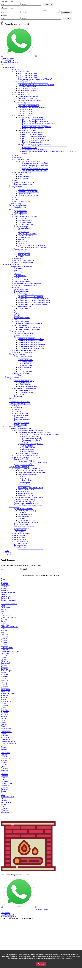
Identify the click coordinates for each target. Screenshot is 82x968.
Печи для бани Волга (21, 159)
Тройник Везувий (28, 448)
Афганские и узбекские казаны (25, 388)
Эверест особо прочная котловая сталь (32, 108)
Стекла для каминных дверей (28, 522)
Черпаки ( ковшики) (25, 236)
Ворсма (3, 629)
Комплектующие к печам (23, 184)
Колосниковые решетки (22, 524)
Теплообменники (20, 207)
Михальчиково (6, 732)
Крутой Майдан (6, 701)
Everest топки (18, 268)
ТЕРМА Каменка (24, 176)
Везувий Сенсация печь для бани (34, 125)
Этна (15, 310)
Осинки (4, 749)
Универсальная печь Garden (19, 402)
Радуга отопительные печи (23, 333)
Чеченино (4, 800)
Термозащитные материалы (19, 467)
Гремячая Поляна (7, 648)
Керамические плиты (25, 495)
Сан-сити (4, 770)
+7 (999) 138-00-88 (7, 60)
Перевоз (4, 755)
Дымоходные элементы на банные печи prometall (36, 85)
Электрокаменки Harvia (22, 201)
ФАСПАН (26, 476)
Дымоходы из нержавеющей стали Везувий (29, 430)
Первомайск (5, 753)
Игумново (4, 676)
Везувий (17, 188)
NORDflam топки (20, 276)
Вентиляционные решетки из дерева (31, 245)
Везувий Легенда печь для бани (33, 119)
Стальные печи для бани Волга (29, 167)
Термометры (22, 241)
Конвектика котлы (24, 367)
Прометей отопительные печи (25, 350)
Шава (3, 806)
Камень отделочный (25, 493)
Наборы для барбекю (21, 423)
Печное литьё (14, 507)
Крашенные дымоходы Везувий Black (27, 457)
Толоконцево (5, 793)
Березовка (4, 590)
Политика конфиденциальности (41, 911)
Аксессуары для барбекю (18, 413)
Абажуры (21, 230)
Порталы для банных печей (24, 182)
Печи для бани (14, 69)
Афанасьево (5, 585)
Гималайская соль (20, 547)
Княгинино (5, 688)
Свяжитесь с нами (41, 909)
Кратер (16, 155)
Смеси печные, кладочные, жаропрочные (29, 497)
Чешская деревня (7, 802)
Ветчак (3, 621)
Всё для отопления (12, 264)
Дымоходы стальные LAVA (24, 465)
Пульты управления (25, 193)
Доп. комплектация (25, 371)
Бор (2, 602)
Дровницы (22, 218)
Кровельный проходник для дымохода (28, 505)
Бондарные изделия (21, 226)
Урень (3, 795)
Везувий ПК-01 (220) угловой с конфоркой (33, 299)
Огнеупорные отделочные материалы (27, 469)
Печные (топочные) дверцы (28, 511)
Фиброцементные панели (27, 474)
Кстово (3, 703)
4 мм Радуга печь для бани (27, 73)
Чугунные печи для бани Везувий (30, 117)
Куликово (4, 714)
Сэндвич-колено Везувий (31, 438)
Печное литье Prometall (22, 533)
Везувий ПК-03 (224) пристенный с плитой (34, 300)
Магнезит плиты (24, 482)
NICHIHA (26, 478)
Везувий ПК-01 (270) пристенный (30, 295)
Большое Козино (7, 598)
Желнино (4, 665)
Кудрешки (4, 705)
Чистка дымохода (20, 545)
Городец (4, 642)
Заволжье (4, 667)
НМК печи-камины (21, 325)
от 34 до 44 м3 (27, 113)
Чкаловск (4, 804)
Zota (19, 369)
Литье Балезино (19, 535)
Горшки (16, 409)
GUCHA (17, 314)
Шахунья (4, 808)
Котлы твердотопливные (23, 356)
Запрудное (4, 669)
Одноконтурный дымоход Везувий (30, 444)
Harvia (16, 180)
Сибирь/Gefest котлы (25, 360)
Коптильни (18, 396)
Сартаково (4, 774)
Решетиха (4, 764)
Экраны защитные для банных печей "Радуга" (35, 79)
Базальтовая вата (24, 486)
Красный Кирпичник (8, 693)
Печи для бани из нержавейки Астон (31, 96)
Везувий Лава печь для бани (32, 134)
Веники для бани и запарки (24, 260)
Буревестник (5, 608)
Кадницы (4, 680)
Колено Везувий (28, 449)
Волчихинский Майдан (9, 627)
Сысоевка (4, 787)
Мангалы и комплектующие (24, 381)
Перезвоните (5, 913)
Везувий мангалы (24, 384)
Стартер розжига (20, 417)
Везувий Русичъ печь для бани (33, 138)
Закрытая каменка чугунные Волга (35, 165)
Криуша (4, 697)
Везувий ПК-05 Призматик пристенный (32, 304)
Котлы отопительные (17, 354)
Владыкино (5, 623)
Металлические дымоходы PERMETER (32, 463)
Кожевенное (5, 690)
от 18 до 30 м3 (27, 109)
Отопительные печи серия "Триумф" (31, 346)
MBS (15, 320)
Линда (3, 720)
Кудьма (3, 707)
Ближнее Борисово (8, 592)
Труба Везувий (27, 446)
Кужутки (4, 709)
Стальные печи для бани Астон (29, 98)
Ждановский (5, 663)
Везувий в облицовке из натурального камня (34, 144)
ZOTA (16, 199)
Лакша (3, 718)
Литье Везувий (19, 537)
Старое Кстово (6, 783)
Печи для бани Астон (21, 94)
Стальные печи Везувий (27, 130)
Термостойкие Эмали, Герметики (26, 503)
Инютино (4, 678)
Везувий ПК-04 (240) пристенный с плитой (34, 302)
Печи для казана (24, 390)
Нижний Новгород (8, 741)
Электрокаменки (15, 186)
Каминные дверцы (25, 516)
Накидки (21, 257)
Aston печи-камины (21, 289)
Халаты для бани (24, 255)
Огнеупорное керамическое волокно (31, 472)
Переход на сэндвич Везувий (32, 436)
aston (15, 270)
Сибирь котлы (27, 362)
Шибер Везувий (28, 451)
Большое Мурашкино (8, 600)
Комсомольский (6, 692)
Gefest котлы (26, 363)
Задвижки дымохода (21, 528)
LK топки (17, 274)
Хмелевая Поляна (7, 797)
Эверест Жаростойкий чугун (28, 104)
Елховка (4, 659)
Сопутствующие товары (18, 543)
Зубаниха (4, 674)
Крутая (3, 699)
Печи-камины (14, 287)
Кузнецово (5, 711)
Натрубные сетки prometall (27, 87)
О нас (7, 551)
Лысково (4, 726)
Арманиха (4, 583)
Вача (2, 613)
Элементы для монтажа (13, 426)
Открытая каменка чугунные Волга (35, 163)
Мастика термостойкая (26, 499)
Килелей (4, 684)
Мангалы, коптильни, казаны (20, 379)
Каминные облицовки (22, 281)
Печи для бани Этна (21, 92)
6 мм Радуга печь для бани (27, 75)
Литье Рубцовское (20, 539)
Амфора (17, 405)
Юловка (4, 814)
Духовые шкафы (20, 530)
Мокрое (4, 734)
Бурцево (4, 609)
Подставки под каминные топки (25, 285)
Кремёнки (4, 695)
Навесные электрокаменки (27, 190)
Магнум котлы (27, 365)
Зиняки (3, 672)
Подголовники (23, 232)
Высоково (4, 636)
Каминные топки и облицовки (20, 266)
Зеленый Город (6, 671)
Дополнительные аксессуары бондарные (33, 247)
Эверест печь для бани (22, 102)
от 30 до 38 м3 (27, 111)
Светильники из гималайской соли (30, 549)
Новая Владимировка (9, 743)
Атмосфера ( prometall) (22, 81)
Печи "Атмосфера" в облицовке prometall (33, 83)
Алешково (4, 579)
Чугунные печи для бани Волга (29, 161)
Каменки (4, 682)
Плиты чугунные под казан (24, 526)
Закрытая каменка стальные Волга (34, 171)
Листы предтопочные (26, 224)
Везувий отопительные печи (24, 337)
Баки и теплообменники (18, 205)
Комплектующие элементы (28, 453)
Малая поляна (6, 728)
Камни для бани (15, 203)
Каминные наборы (25, 220)
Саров (3, 772)
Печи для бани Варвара (22, 172)
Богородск (4, 594)
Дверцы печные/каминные (23, 509)
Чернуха (4, 799)
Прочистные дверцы (25, 514)
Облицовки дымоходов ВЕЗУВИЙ (35, 150)
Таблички (21, 239)
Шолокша (4, 810)
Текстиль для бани (20, 249)
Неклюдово (5, 737)
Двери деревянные (20, 213)
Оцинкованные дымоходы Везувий (27, 455)
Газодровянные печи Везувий (33, 132)
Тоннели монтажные (21, 541)
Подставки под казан (25, 392)
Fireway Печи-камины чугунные (30, 323)
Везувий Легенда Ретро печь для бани (36, 121)
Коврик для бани (24, 253)
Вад (2, 611)
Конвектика (18, 157)
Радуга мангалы (24, 383)
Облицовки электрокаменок (28, 195)
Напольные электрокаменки (28, 192)
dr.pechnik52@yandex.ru (9, 62)
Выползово (5, 634)
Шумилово (5, 812)
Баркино (4, 588)
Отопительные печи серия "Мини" (30, 341)
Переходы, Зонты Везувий (32, 442)
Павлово (4, 751)
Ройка (3, 766)
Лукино (4, 722)
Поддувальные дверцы (26, 520)
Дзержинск (5, 653)
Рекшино (4, 762)
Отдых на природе (12, 377)
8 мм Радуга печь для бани (27, 77)
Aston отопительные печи (23, 335)
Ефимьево (4, 661)
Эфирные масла (19, 258)
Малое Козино (6, 730)
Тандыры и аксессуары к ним (20, 404)
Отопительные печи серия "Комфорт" (32, 344)
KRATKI (17, 278)
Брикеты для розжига (21, 415)
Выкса (3, 632)
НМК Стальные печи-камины (29, 327)
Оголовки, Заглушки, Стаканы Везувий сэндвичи (40, 434)
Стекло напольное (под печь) (24, 501)
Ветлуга (4, 619)
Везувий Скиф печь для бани (32, 142)
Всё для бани (10, 67)
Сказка (20, 174)
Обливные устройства (26, 237)
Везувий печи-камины (22, 293)
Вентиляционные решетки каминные (27, 283)
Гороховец (4, 646)
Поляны (4, 756)
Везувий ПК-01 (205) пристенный (30, 297)
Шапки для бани (24, 251)
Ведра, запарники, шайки (27, 234)
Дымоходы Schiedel (21, 459)
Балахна (4, 587)
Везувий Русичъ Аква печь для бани (35, 140)
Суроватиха (5, 785)
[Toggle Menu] (2, 64)
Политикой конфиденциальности (62, 958)
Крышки (21, 394)
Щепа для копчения (21, 421)
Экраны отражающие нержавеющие (31, 470)
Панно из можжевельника (23, 262)
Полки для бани (24, 228)
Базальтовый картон (25, 484)
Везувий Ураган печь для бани (33, 129)
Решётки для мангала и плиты (29, 386)
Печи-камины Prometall (22, 306)
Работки (4, 760)
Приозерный (5, 758)
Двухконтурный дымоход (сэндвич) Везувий (34, 432)
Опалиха (4, 747)
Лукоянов (4, 724)
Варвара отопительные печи (24, 352)
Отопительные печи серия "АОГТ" (31, 339)
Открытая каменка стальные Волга (35, 169)
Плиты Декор (27, 480)
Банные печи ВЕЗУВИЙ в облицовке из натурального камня (44, 146)
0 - (8, 555)
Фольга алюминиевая (26, 490)
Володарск (5, 625)
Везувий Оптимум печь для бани (34, 136)
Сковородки (18, 411)
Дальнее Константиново (10, 651)
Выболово (4, 630)
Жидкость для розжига (22, 419)
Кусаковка (4, 716)
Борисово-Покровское (9, 604)
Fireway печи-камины (21, 321)
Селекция (4, 776)
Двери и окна (14, 209)
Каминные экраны (24, 222)
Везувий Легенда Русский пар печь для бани (38, 123)
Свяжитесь (7, 58)
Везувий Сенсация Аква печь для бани (36, 127)
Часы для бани (23, 243)
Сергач (3, 779)
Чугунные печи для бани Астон (29, 100)
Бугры (3, 606)
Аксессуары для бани (17, 215)
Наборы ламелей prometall (27, 90)
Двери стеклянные (20, 211)
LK (15, 197)
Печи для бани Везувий (22, 115)
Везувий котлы (23, 358)
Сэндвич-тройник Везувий (32, 440)
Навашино (5, 735)
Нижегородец (6, 739)
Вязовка (4, 638)
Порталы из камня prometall (28, 88)
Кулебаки (4, 713)
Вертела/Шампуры (20, 425)
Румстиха (4, 768)
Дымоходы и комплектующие (20, 428)
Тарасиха (4, 789)
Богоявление (5, 596)
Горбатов (4, 640)
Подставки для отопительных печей (31, 348)
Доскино (4, 655)
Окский (4, 745)
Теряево (4, 791)
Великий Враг (6, 615)
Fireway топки (19, 272)
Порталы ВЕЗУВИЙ (29, 148)
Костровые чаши (15, 400)
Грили (11, 398)
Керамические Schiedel (26, 461)
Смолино (4, 781)
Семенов (4, 777)
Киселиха (4, 686)
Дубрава (4, 657)
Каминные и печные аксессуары (25, 216)
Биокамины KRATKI (21, 279)
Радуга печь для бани (21, 71)
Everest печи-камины (21, 291)
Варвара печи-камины (22, 318)
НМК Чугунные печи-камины (29, 329)
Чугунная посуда (15, 407)
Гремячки (4, 650)
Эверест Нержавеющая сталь (28, 106)
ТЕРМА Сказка (23, 178)
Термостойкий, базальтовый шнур (30, 488)
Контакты (8, 553)
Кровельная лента (24, 491)
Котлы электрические (21, 373)
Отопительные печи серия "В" (29, 342)
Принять (41, 964)
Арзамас (4, 581)
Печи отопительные (16, 331)
